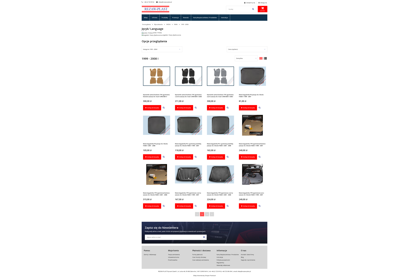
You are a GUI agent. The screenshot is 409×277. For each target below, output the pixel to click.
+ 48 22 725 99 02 (148, 2)
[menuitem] (146, 17)
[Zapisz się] (204, 237)
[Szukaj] (253, 9)
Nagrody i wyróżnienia (248, 260)
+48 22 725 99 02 (216, 271)
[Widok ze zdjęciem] (260, 58)
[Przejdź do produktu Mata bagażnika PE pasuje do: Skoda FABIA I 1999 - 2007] (252, 79)
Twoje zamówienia (174, 254)
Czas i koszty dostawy (199, 257)
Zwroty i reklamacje (150, 254)
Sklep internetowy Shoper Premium (204, 275)
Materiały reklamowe (223, 265)
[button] (164, 107)
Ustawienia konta (173, 257)
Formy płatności (197, 254)
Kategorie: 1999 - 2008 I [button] (150, 49)
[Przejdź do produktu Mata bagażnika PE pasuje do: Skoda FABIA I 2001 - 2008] (156, 128)
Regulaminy (220, 263)
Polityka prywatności (223, 260)
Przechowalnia (172, 260)
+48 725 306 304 (227, 271)
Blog (242, 257)
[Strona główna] (155, 9)
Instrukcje (220, 257)
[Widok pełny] (265, 58)
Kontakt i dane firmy (247, 254)
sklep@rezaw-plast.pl (164, 2)
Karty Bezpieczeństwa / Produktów (228, 254)
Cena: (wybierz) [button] (233, 49)
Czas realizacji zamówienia (200, 260)
